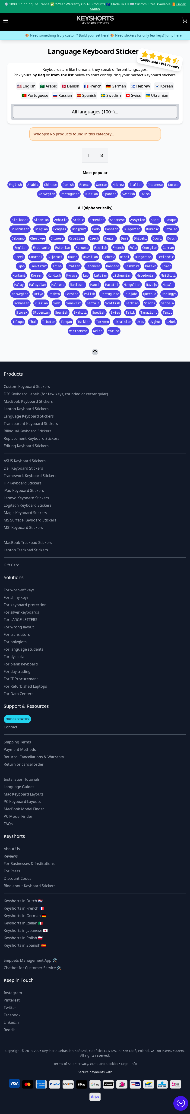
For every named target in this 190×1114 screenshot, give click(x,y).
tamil (167, 312)
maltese (57, 285)
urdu (140, 322)
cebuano (18, 238)
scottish (112, 303)
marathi (111, 285)
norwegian (46, 194)
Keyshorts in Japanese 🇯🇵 (26, 930)
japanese (155, 185)
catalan (171, 229)
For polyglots (15, 641)
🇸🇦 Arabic (48, 86)
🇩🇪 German (116, 86)
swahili (80, 312)
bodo (96, 229)
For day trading (17, 671)
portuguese (70, 194)
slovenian (41, 312)
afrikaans (20, 220)
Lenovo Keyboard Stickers (26, 497)
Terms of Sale (64, 1063)
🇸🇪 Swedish (111, 95)
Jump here (165, 35)
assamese (117, 220)
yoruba (113, 331)
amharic (60, 220)
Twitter (10, 1007)
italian (135, 185)
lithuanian (122, 275)
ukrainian (122, 322)
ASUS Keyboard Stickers (25, 460)
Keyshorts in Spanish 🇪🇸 (25, 945)
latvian (100, 275)
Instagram (13, 992)
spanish (109, 194)
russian (91, 194)
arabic (32, 185)
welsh (97, 331)
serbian (132, 303)
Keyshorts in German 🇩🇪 (25, 915)
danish (68, 185)
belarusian (20, 229)
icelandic (165, 257)
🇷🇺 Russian (62, 95)
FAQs (8, 823)
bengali (59, 229)
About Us (12, 848)
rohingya (169, 294)
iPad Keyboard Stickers (24, 490)
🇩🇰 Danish (70, 86)
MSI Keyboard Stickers (23, 527)
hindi (124, 257)
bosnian (111, 229)
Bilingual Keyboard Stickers (27, 431)
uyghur (155, 322)
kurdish (54, 275)
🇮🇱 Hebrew (140, 86)
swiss (145, 194)
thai (33, 322)
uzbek (171, 322)
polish (89, 294)
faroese (82, 248)
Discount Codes (17, 878)
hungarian (143, 257)
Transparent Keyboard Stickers (31, 423)
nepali (168, 285)
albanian (41, 220)
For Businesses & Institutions (29, 863)
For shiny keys (16, 597)
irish (57, 266)
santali (93, 303)
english (15, 185)
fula (133, 248)
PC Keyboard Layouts (22, 801)
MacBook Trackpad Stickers (28, 542)
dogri (157, 238)
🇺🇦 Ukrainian (157, 95)
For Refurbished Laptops (25, 686)
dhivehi (140, 238)
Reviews (11, 856)
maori (95, 285)
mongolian (132, 285)
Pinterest (12, 1000)
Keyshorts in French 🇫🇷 (24, 908)
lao (86, 275)
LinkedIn (11, 1022)
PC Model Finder (18, 816)
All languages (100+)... (95, 112)
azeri (155, 220)
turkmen (102, 322)
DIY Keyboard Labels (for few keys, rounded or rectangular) (56, 393)
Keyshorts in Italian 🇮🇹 (23, 923)
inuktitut (38, 266)
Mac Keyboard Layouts (24, 794)
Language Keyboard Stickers (29, 416)
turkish (83, 322)
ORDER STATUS (17, 719)
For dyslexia (14, 656)
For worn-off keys (19, 590)
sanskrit (73, 303)
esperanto (41, 248)
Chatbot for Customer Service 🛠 (32, 967)
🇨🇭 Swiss (133, 95)
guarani (35, 257)
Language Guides (19, 786)
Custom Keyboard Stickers (27, 386)
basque (171, 220)
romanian (21, 303)
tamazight (148, 312)
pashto (54, 294)
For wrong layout (19, 627)
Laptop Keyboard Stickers (26, 408)
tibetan (48, 322)
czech (94, 238)
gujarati (55, 257)
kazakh (150, 266)
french (84, 185)
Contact (10, 727)
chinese (50, 185)
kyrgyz (71, 275)
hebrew (118, 185)
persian (71, 294)
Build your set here (85, 35)
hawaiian (90, 257)
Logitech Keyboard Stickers (27, 505)
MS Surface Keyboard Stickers (30, 520)
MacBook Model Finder (24, 808)
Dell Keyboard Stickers (23, 468)
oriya (38, 294)
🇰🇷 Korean (164, 86)
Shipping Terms (17, 742)
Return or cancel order (24, 764)
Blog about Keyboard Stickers (30, 885)
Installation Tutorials (22, 779)
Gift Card (11, 565)
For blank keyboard (21, 664)
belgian (41, 229)
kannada (112, 266)
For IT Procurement (21, 678)
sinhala (167, 303)
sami (57, 303)
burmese (152, 229)
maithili (168, 275)
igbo (21, 266)
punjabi (131, 294)
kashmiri (132, 266)
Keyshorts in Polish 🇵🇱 (23, 937)
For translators (17, 634)
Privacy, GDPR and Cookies (97, 1063)
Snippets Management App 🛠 (30, 960)
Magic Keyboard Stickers (25, 512)
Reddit (9, 1029)
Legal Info (129, 1063)
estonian (62, 248)
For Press (12, 871)
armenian (96, 220)
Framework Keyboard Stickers (30, 475)
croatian (76, 238)
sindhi (149, 303)
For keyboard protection (25, 604)
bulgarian (132, 229)
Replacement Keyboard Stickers (31, 438)
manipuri (77, 285)
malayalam (37, 285)
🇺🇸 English (26, 86)
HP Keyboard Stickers (22, 483)
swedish (128, 194)
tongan (66, 322)
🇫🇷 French (92, 86)
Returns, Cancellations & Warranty (34, 756)
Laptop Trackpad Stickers (26, 549)
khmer (166, 266)
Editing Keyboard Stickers (26, 445)
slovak (21, 312)
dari (124, 238)
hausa (72, 257)
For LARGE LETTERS (20, 619)
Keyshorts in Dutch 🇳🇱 (23, 900)
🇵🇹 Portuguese (35, 95)
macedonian (146, 275)
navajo (151, 285)
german (101, 185)
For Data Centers (18, 693)
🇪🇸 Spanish (86, 95)
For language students (23, 649)
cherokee (37, 238)
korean (173, 185)
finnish (100, 248)
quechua (149, 294)
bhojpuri (79, 229)
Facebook (12, 1014)
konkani (19, 275)
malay (19, 285)
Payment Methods (20, 749)
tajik (130, 312)
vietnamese (78, 331)
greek (19, 257)
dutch (172, 238)
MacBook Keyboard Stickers (28, 401)
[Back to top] (95, 351)
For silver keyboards (21, 612)
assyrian (137, 220)
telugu (18, 322)
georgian (149, 248)
